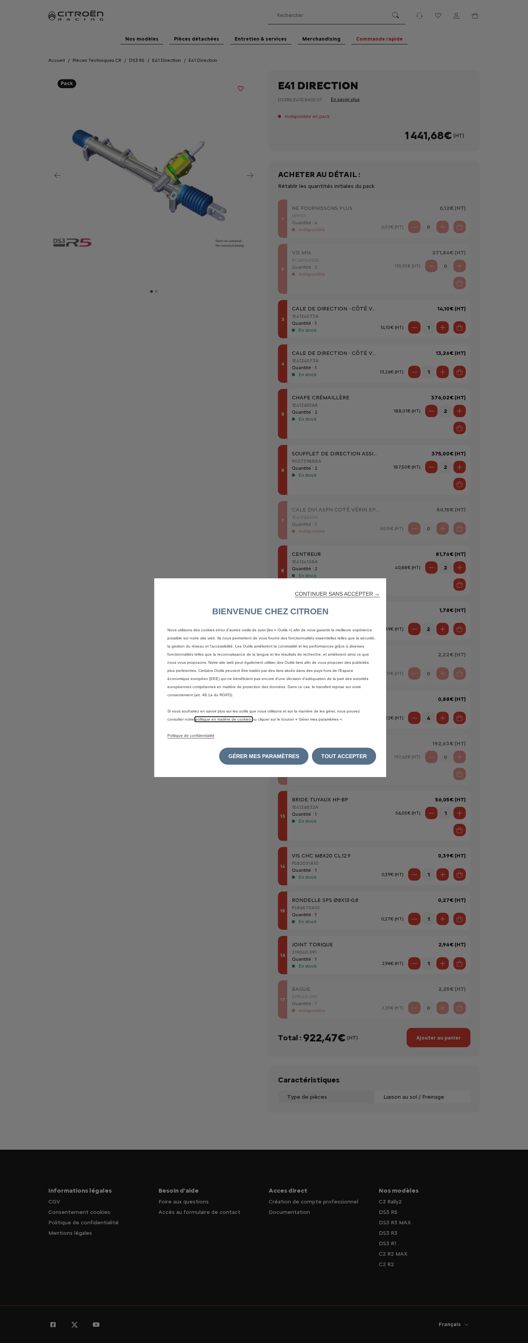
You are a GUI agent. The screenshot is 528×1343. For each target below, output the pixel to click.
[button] (337, 594)
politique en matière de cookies (223, 719)
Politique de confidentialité (191, 735)
